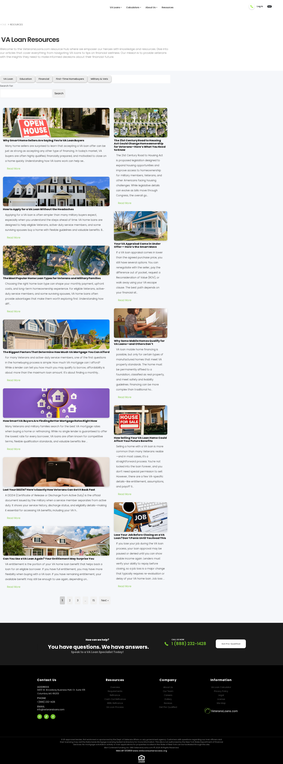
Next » (104, 600)
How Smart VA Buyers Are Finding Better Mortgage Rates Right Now (50, 421)
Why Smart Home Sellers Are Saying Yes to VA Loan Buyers (43, 140)
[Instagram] (39, 716)
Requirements (115, 691)
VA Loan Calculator (221, 687)
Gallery (168, 699)
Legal (221, 695)
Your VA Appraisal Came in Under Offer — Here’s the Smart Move (137, 245)
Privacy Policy (221, 691)
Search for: (6, 86)
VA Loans (115, 7)
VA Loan (8, 79)
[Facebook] (53, 716)
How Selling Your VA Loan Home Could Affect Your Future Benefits (140, 439)
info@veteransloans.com (50, 709)
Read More (13, 168)
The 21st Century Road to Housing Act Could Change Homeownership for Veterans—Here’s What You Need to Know (139, 145)
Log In (260, 6)
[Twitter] (46, 716)
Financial (44, 79)
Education (26, 79)
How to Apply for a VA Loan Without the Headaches (38, 209)
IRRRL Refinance (115, 703)
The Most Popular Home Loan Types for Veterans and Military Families (52, 278)
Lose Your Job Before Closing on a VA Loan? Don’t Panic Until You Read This (140, 536)
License (221, 699)
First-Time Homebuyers (70, 79)
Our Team (168, 691)
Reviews (168, 703)
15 (93, 600)
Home (3, 24)
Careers (168, 695)
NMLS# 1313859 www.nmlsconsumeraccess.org (141, 750)
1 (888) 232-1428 (189, 644)
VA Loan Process (115, 707)
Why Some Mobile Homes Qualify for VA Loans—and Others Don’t (139, 342)
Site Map (221, 703)
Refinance (115, 695)
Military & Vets (99, 79)
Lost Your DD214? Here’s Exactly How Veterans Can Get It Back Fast (49, 490)
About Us (150, 7)
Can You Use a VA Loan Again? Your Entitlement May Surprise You (48, 558)
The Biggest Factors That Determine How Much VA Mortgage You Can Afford (56, 352)
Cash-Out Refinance (115, 699)
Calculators (132, 7)
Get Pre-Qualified (231, 644)
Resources (167, 7)
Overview (115, 687)
